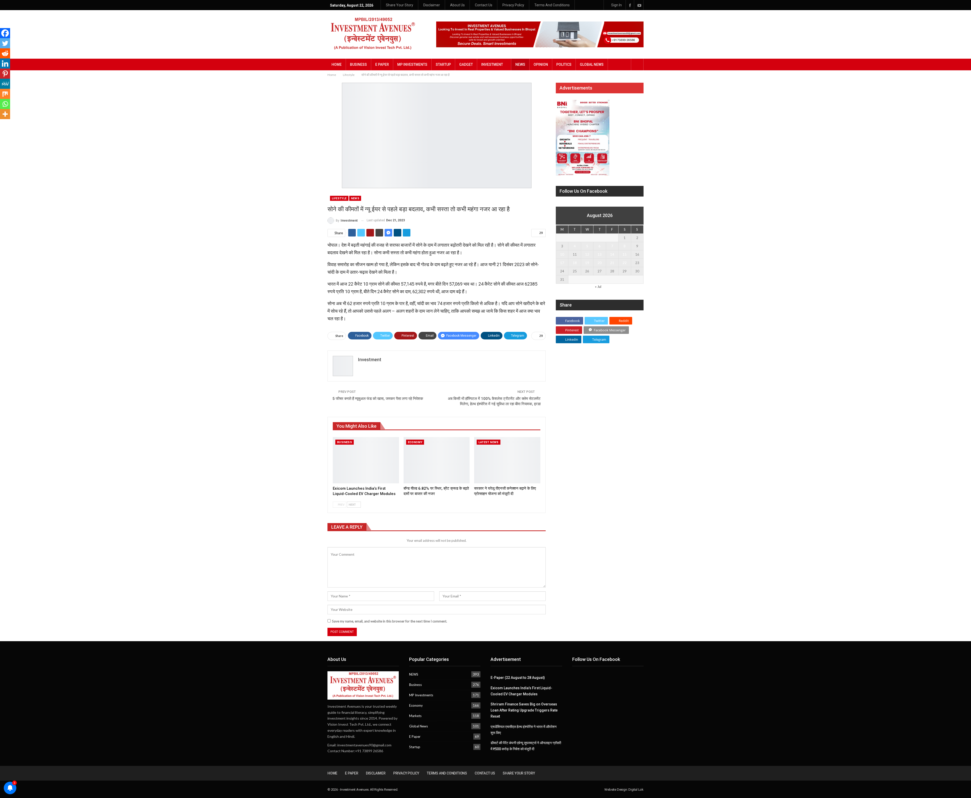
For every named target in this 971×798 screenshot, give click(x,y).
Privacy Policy (513, 5)
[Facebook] (5, 33)
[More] (5, 114)
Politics (563, 64)
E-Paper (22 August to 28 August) (518, 678)
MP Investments (412, 64)
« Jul (598, 287)
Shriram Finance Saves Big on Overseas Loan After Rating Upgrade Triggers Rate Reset (524, 710)
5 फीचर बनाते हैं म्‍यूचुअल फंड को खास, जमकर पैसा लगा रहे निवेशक (378, 398)
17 (562, 263)
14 (612, 254)
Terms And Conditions (552, 5)
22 (625, 263)
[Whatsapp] (5, 104)
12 (587, 254)
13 (600, 254)
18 (575, 263)
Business (358, 64)
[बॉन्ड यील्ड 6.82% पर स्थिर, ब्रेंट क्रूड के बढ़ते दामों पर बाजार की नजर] (437, 460)
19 (587, 263)
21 (612, 263)
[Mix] (5, 94)
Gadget (466, 64)
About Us (457, 5)
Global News (592, 64)
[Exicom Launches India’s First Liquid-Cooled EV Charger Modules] (366, 460)
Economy (415, 442)
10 (562, 254)
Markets (415, 716)
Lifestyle (339, 198)
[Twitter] (5, 43)
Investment (492, 64)
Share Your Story (399, 5)
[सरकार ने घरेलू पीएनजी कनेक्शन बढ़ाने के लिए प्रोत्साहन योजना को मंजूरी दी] (507, 460)
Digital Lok (636, 789)
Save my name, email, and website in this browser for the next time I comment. (389, 621)
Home (337, 64)
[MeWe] (5, 84)
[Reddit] (5, 53)
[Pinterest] (5, 74)
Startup (443, 64)
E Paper (382, 64)
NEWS (520, 64)
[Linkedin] (5, 63)
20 (600, 263)
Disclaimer (431, 5)
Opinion (541, 64)
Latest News (488, 442)
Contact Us (483, 5)
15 (625, 254)
